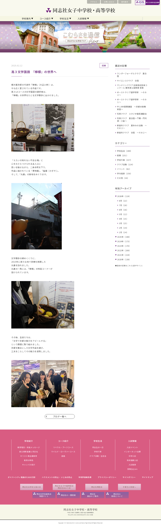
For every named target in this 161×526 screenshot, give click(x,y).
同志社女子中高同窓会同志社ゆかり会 (64, 487)
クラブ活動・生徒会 (97, 456)
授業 (40, 23)
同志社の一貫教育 (68, 495)
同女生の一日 (98, 447)
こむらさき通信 (30, 23)
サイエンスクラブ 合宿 (128, 80)
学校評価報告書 (85, 477)
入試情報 (82, 18)
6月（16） (123, 209)
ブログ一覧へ (60, 416)
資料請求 (124, 2)
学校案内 (26, 18)
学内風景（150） (124, 173)
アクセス (93, 2)
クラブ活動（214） (125, 164)
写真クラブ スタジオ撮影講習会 (132, 113)
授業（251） (122, 155)
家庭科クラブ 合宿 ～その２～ (132, 132)
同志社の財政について (117, 495)
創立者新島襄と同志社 (28, 451)
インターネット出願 (132, 451)
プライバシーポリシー (107, 477)
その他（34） (123, 178)
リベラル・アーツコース (63, 447)
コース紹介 (45, 18)
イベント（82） (124, 169)
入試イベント (132, 447)
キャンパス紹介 (28, 464)
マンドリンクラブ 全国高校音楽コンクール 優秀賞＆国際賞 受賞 (132, 86)
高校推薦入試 (132, 460)
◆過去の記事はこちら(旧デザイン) (128, 265)
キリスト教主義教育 (28, 456)
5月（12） (123, 214)
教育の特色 (28, 460)
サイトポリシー (129, 477)
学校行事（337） (124, 160)
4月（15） (123, 218)
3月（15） (123, 223)
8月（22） (123, 200)
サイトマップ (147, 477)
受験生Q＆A (132, 469)
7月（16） (123, 205)
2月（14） (123, 227)
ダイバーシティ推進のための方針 (22, 477)
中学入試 (132, 456)
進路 (63, 456)
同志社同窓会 (96, 487)
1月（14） (123, 232)
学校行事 (98, 451)
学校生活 (64, 18)
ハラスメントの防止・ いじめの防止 (57, 477)
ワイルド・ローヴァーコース (63, 451)
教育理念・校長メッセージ (28, 447)
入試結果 (132, 464)
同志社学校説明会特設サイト (43, 495)
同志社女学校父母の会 (31, 487)
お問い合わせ (109, 2)
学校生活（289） (124, 151)
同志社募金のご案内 (92, 495)
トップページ (16, 23)
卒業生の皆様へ (129, 487)
